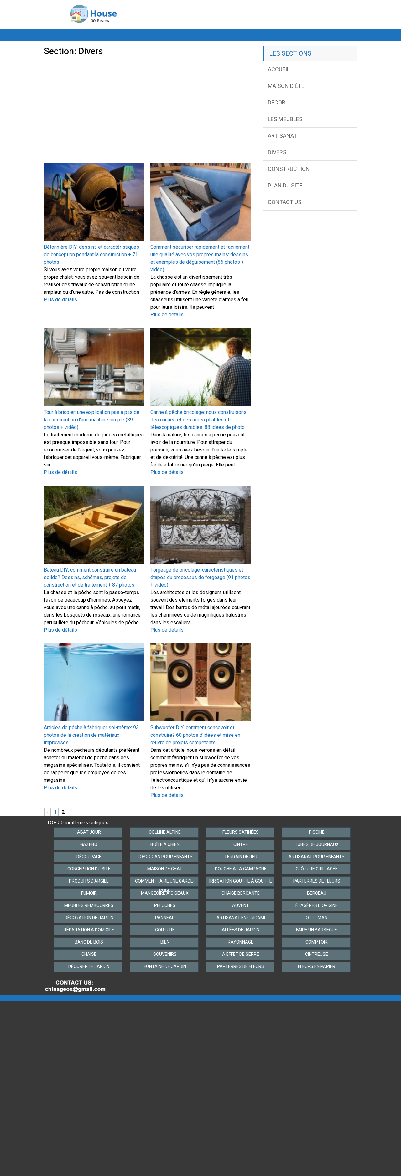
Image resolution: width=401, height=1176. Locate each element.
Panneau (165, 917)
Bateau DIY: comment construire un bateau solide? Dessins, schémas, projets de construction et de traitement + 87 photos (90, 577)
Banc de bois (89, 941)
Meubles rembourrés (88, 905)
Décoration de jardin (89, 917)
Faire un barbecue (316, 929)
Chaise (88, 954)
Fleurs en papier (316, 966)
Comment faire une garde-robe (165, 882)
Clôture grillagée (317, 868)
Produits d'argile (89, 880)
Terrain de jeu (240, 856)
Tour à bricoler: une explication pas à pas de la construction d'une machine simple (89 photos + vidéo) (91, 419)
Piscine (317, 832)
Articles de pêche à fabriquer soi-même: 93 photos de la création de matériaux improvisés (91, 735)
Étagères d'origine (316, 905)
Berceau (316, 893)
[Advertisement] (147, 103)
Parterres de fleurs (316, 880)
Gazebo (88, 844)
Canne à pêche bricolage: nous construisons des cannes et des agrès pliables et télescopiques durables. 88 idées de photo (198, 419)
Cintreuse (316, 954)
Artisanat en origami (240, 917)
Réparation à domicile (89, 929)
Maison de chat (164, 868)
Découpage (89, 856)
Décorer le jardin (88, 966)
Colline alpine (165, 832)
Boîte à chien (165, 844)
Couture (165, 929)
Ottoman (316, 917)
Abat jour (89, 832)
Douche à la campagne (241, 868)
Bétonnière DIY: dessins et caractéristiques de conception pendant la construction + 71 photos (91, 254)
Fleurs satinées (240, 832)
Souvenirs (165, 954)
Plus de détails (60, 300)
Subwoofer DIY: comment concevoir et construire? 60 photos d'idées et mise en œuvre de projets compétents (195, 735)
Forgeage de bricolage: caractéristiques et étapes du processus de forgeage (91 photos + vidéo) (200, 577)
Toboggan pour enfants (165, 856)
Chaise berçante (240, 893)
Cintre (240, 844)
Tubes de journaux (317, 844)
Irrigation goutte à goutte (240, 880)
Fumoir (89, 893)
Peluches (164, 905)
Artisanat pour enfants (317, 856)
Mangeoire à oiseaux (165, 893)
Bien (164, 941)
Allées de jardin (240, 929)
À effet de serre (240, 954)
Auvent (240, 905)
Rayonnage (240, 941)
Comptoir (316, 941)
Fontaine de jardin (165, 966)
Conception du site (89, 868)
